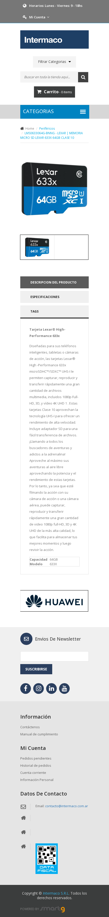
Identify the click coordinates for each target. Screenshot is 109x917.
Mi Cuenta (37, 17)
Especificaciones (44, 297)
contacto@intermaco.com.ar (66, 806)
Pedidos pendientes (35, 758)
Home (29, 128)
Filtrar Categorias (52, 61)
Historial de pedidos (35, 765)
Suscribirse (36, 669)
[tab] (37, 247)
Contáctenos (30, 727)
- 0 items (58, 92)
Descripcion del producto (53, 282)
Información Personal (36, 779)
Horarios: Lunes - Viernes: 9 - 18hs (55, 5)
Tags (34, 311)
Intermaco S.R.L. (56, 893)
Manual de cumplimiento (39, 734)
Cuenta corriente (33, 772)
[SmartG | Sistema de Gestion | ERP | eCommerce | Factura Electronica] (52, 909)
